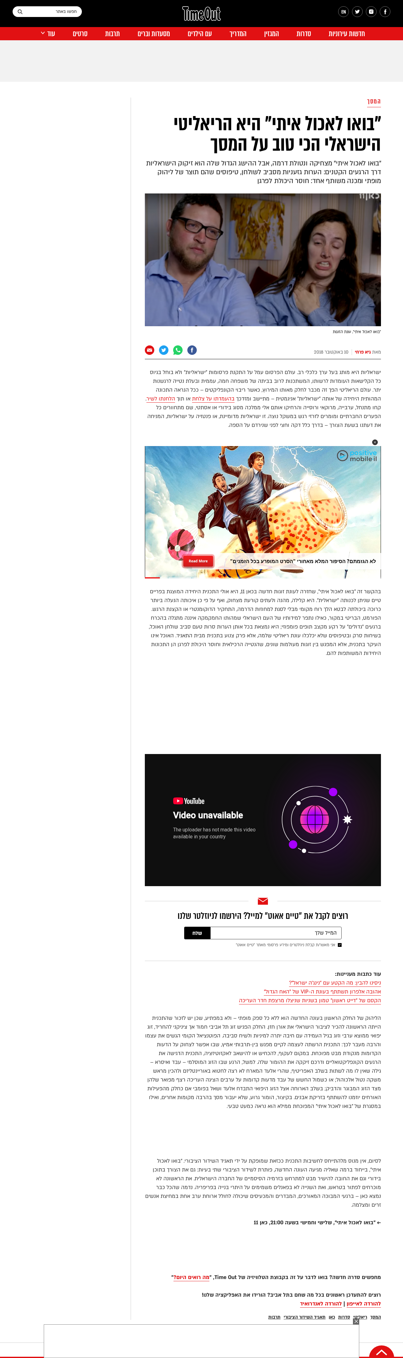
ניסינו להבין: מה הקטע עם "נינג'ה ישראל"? (335, 982)
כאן (332, 1317)
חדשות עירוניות (347, 34)
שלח (197, 933)
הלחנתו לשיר (160, 398)
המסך (374, 101)
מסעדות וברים (154, 34)
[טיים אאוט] (201, 16)
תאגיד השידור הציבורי (305, 1317)
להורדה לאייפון (364, 1303)
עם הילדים (200, 34)
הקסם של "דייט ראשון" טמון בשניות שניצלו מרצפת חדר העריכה (310, 1000)
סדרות (304, 34)
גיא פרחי (363, 352)
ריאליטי (360, 1317)
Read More (198, 559)
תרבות (112, 34)
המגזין (271, 34)
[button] (375, 442)
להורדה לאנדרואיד (321, 1303)
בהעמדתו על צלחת (213, 398)
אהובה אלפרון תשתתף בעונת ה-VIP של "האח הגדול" (322, 991)
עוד (51, 34)
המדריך (238, 34)
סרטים (80, 34)
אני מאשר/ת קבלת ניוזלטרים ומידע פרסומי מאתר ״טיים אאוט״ (285, 944)
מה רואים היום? (191, 1277)
